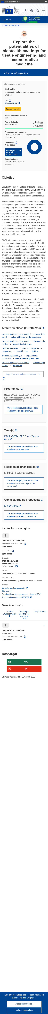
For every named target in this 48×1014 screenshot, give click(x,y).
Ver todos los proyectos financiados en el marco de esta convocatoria (22, 514)
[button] (31, 10)
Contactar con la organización (17, 588)
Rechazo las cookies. (24, 1010)
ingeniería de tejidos (22, 344)
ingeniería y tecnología (12, 355)
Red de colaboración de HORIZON (19, 597)
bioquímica (6, 351)
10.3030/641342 (11, 103)
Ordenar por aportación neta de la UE (24, 615)
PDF (26, 669)
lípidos (35, 351)
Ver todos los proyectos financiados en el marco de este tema (22, 447)
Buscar (37, 10)
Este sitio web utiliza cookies (17, 995)
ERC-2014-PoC (11, 506)
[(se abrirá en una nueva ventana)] (10, 9)
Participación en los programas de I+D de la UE (24, 594)
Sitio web (9, 591)
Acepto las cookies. (24, 1004)
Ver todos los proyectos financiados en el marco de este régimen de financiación (22, 483)
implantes (17, 366)
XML (26, 662)
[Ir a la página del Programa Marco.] (24, 35)
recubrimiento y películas (27, 358)
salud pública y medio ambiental (26, 337)
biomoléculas (22, 351)
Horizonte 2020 (12, 25)
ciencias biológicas (30, 348)
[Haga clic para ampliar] (44, 626)
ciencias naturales (10, 348)
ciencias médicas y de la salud (15, 334)
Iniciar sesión (25, 10)
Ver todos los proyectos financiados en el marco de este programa (22, 409)
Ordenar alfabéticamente (9, 613)
